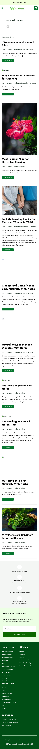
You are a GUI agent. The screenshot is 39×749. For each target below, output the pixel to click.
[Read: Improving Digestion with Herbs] (6, 380)
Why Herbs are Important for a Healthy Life (17, 536)
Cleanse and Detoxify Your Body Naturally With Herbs (18, 287)
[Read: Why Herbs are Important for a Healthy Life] (19, 519)
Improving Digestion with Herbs (17, 387)
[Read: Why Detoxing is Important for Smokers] (5, 70)
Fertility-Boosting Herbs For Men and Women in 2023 (18, 220)
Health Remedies (23, 83)
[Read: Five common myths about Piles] (8, 37)
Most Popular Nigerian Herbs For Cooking (15, 160)
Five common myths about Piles (18, 43)
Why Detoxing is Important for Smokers (18, 77)
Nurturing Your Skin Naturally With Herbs (15, 482)
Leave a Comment (7, 49)
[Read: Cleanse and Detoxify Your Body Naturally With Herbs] (19, 270)
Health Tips (21, 49)
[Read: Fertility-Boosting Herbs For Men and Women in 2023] (19, 201)
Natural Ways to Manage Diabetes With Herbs (17, 346)
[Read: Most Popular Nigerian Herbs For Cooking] (19, 129)
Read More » (8, 60)
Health (16, 49)
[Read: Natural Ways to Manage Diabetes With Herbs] (19, 329)
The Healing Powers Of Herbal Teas (16, 423)
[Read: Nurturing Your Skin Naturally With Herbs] (19, 466)
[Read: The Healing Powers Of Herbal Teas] (6, 416)
